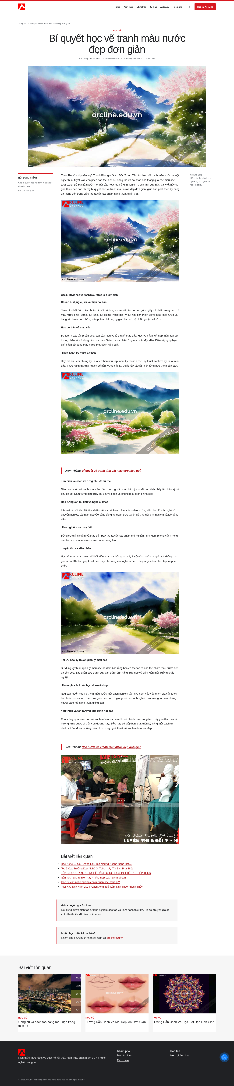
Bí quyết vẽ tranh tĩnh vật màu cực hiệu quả (111, 470)
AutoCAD (164, 7)
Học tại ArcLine (205, 7)
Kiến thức (128, 7)
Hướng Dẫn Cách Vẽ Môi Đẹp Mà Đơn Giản (115, 1022)
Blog (118, 7)
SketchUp (141, 7)
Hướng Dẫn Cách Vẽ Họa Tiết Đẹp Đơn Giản (183, 1022)
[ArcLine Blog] (21, 7)
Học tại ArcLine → (181, 1055)
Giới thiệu (123, 1060)
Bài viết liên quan (26, 191)
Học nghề (177, 7)
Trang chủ (22, 24)
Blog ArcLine (124, 1055)
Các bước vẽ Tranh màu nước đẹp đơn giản (111, 747)
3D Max (153, 7)
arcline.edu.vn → (117, 937)
